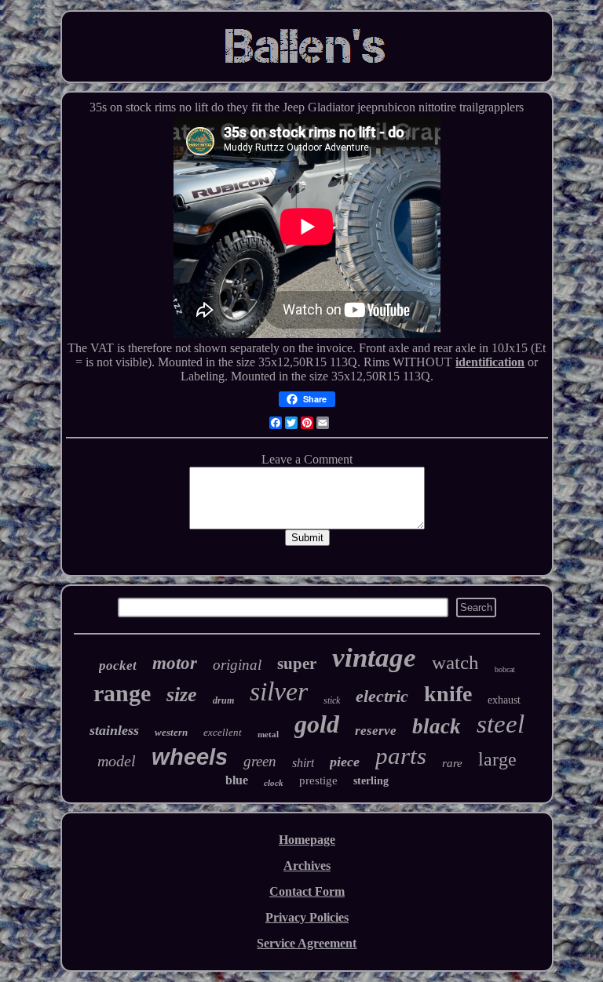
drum (223, 700)
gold (316, 724)
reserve (376, 730)
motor (174, 663)
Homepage (307, 839)
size (181, 694)
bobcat (505, 669)
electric (382, 696)
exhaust (504, 700)
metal (268, 734)
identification (489, 362)
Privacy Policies (307, 917)
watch (455, 662)
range (122, 693)
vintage (374, 657)
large (497, 759)
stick (331, 700)
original (237, 664)
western (171, 732)
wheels (190, 756)
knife (448, 694)
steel (500, 724)
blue (236, 780)
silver (279, 691)
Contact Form (307, 891)
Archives (307, 865)
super (296, 663)
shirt (303, 762)
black (436, 726)
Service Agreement (306, 943)
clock (273, 782)
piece (345, 761)
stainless (114, 730)
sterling (371, 781)
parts (400, 755)
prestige (318, 780)
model (116, 760)
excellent (222, 732)
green (259, 761)
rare (452, 763)
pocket (118, 665)
